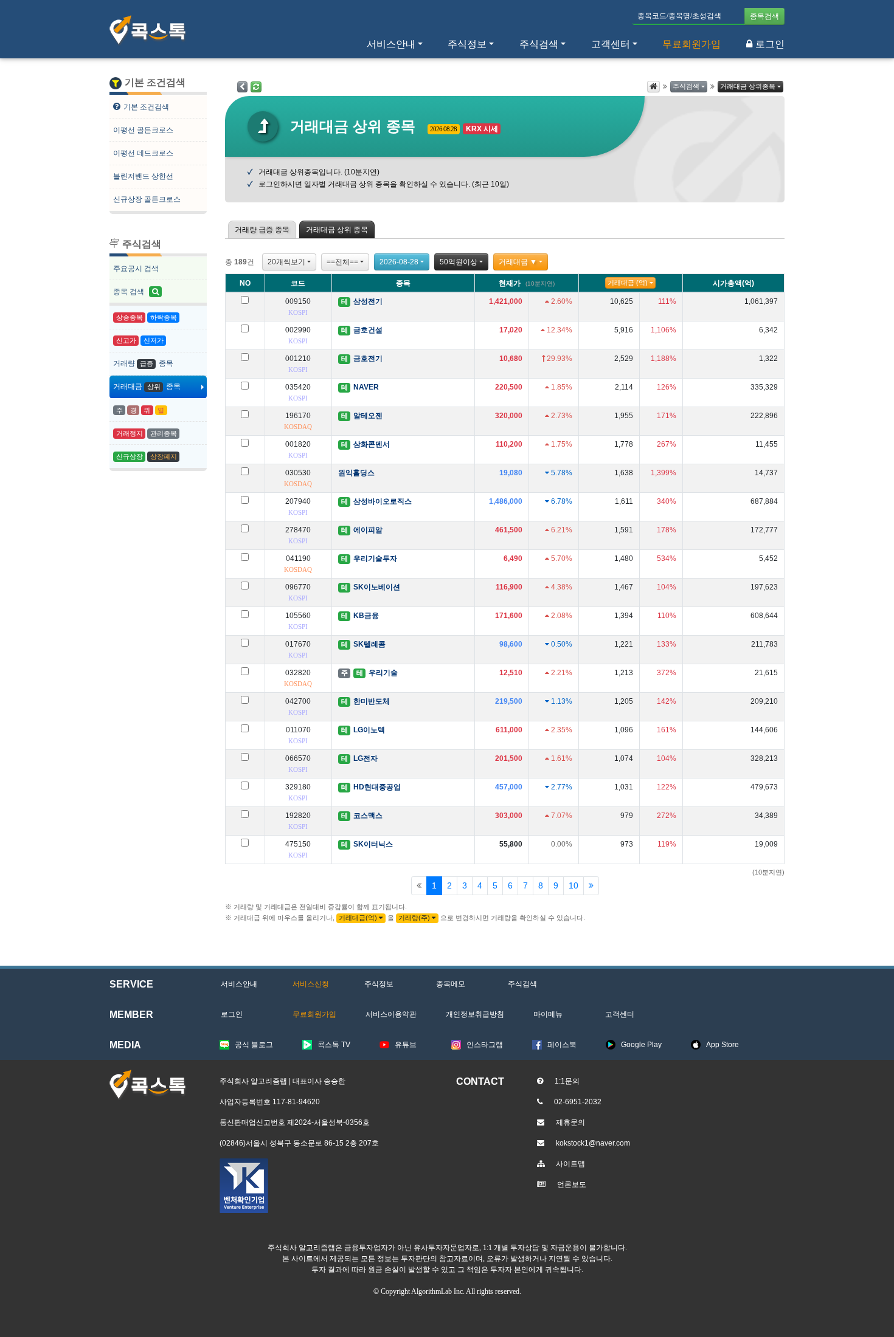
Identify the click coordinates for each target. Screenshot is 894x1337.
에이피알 (368, 530)
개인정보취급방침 (475, 1014)
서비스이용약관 (391, 1014)
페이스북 (562, 1044)
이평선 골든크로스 (143, 130)
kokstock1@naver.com (593, 1143)
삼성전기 (368, 301)
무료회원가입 (691, 44)
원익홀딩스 (356, 473)
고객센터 (610, 44)
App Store (722, 1044)
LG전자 (365, 758)
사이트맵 (570, 1164)
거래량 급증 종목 (262, 229)
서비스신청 (311, 984)
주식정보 (378, 984)
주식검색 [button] (538, 44)
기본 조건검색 (146, 107)
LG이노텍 (369, 730)
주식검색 (686, 86)
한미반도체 (371, 701)
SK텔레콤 (369, 644)
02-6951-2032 (577, 1102)
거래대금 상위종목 (747, 86)
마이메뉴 (548, 1014)
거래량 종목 (143, 363)
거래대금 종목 (147, 386)
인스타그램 (484, 1044)
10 (573, 885)
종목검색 (764, 16)
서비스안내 (239, 984)
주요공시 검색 (136, 268)
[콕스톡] (147, 30)
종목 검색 (129, 291)
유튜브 (406, 1044)
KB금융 (366, 615)
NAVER (366, 387)
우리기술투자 (375, 558)
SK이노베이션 (376, 587)
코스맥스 (368, 815)
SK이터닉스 (373, 844)
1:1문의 (567, 1081)
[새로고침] (256, 86)
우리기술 (383, 673)
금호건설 (368, 330)
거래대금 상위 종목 (337, 229)
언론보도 (571, 1184)
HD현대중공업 (377, 787)
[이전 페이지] (242, 86)
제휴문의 (570, 1122)
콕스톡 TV (333, 1044)
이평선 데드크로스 (143, 153)
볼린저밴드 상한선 (143, 176)
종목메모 (450, 984)
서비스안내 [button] (391, 44)
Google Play (641, 1044)
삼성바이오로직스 (382, 501)
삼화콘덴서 (371, 444)
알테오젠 (368, 415)
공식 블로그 (254, 1044)
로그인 (770, 44)
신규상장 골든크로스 (147, 199)
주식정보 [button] (467, 44)
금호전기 (368, 358)
